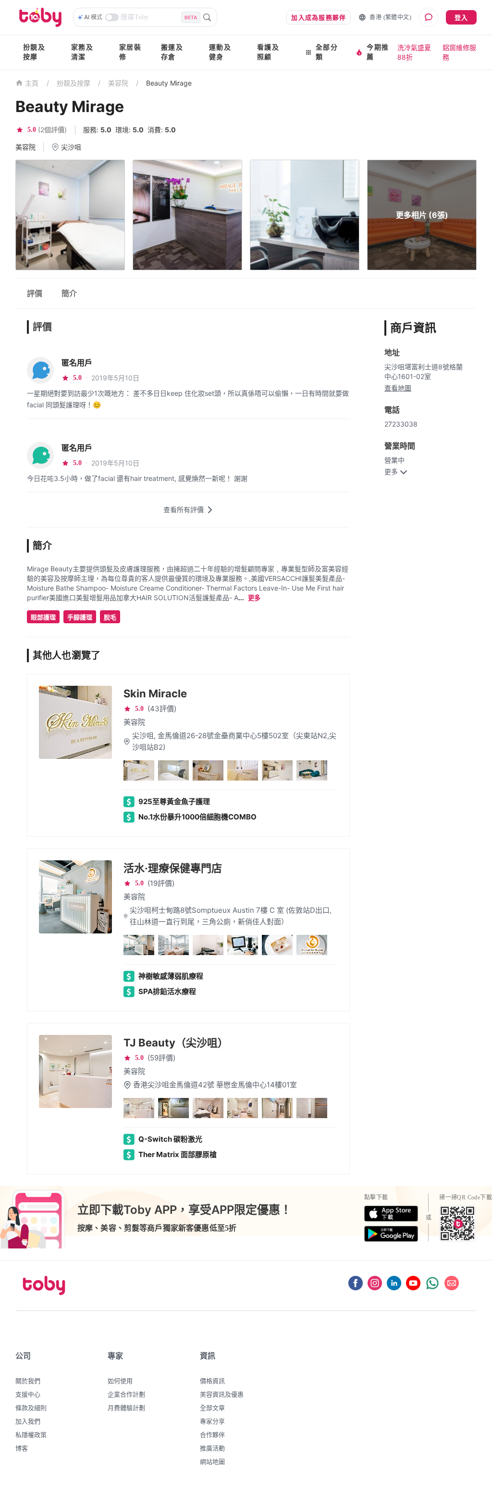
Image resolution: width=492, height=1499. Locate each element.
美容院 (118, 83)
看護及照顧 (268, 52)
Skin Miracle (155, 693)
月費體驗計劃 (126, 1407)
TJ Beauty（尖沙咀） (175, 1042)
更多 (254, 598)
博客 (21, 1448)
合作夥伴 (212, 1434)
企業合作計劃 (126, 1394)
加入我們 (27, 1421)
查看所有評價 (183, 509)
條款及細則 (31, 1407)
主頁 (32, 83)
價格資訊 (212, 1381)
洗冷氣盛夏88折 (414, 52)
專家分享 (212, 1421)
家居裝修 (130, 52)
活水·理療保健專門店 (172, 868)
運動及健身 (220, 52)
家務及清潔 (82, 52)
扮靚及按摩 (34, 52)
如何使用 (120, 1381)
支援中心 (27, 1394)
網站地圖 (212, 1461)
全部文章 (212, 1407)
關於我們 (27, 1381)
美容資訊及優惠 (222, 1394)
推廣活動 (212, 1448)
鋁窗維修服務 (459, 52)
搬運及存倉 (172, 52)
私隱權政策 (31, 1434)
